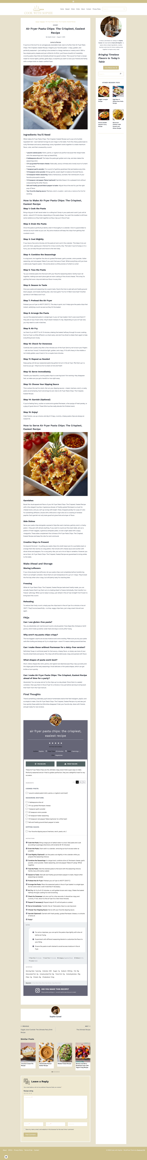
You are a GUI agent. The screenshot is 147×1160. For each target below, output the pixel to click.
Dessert (67, 9)
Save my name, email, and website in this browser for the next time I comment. (50, 1129)
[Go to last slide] (21, 1056)
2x (80, 782)
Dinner (73, 9)
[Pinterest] (73, 1)
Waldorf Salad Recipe (64, 1063)
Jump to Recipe (55, 42)
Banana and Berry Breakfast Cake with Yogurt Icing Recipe (82, 1065)
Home (62, 9)
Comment (28, 1097)
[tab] (52, 1071)
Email (48, 1124)
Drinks (78, 9)
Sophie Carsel (51, 37)
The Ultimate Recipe (83, 1028)
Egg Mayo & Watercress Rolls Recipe (118, 101)
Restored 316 (141, 1150)
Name (27, 1124)
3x (84, 782)
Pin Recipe (41, 764)
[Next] (90, 1056)
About (83, 9)
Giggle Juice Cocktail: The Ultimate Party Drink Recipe (36, 1029)
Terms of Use (28, 1150)
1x (77, 782)
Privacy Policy (97, 9)
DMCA (10, 1150)
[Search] (120, 74)
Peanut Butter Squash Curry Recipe (102, 124)
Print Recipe (72, 764)
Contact (88, 9)
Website (71, 1124)
